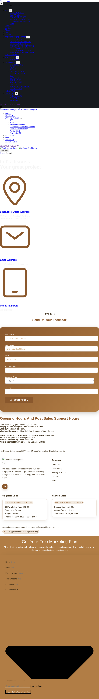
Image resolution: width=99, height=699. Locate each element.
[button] (36, 686)
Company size (11, 589)
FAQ (54, 480)
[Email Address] (15, 250)
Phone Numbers (9, 305)
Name (8, 562)
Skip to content (5, 1)
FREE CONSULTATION (10, 146)
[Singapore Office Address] (15, 203)
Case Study (57, 468)
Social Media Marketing (19, 129)
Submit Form (21, 400)
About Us (56, 464)
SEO (11, 120)
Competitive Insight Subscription (22, 127)
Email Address (8, 259)
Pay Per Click (15, 131)
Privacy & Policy (59, 472)
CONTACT (9, 140)
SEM (12, 122)
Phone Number (12, 573)
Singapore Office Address (15, 211)
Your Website (10, 366)
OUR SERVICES (12, 118)
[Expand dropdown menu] (21, 118)
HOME (8, 114)
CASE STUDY (11, 142)
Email (7, 355)
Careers (55, 476)
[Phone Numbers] (15, 296)
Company (9, 584)
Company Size (11, 376)
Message (8, 387)
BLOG (7, 137)
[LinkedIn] (4, 486)
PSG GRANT (10, 135)
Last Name (9, 345)
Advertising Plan (16, 133)
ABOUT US (10, 116)
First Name (9, 334)
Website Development (18, 124)
